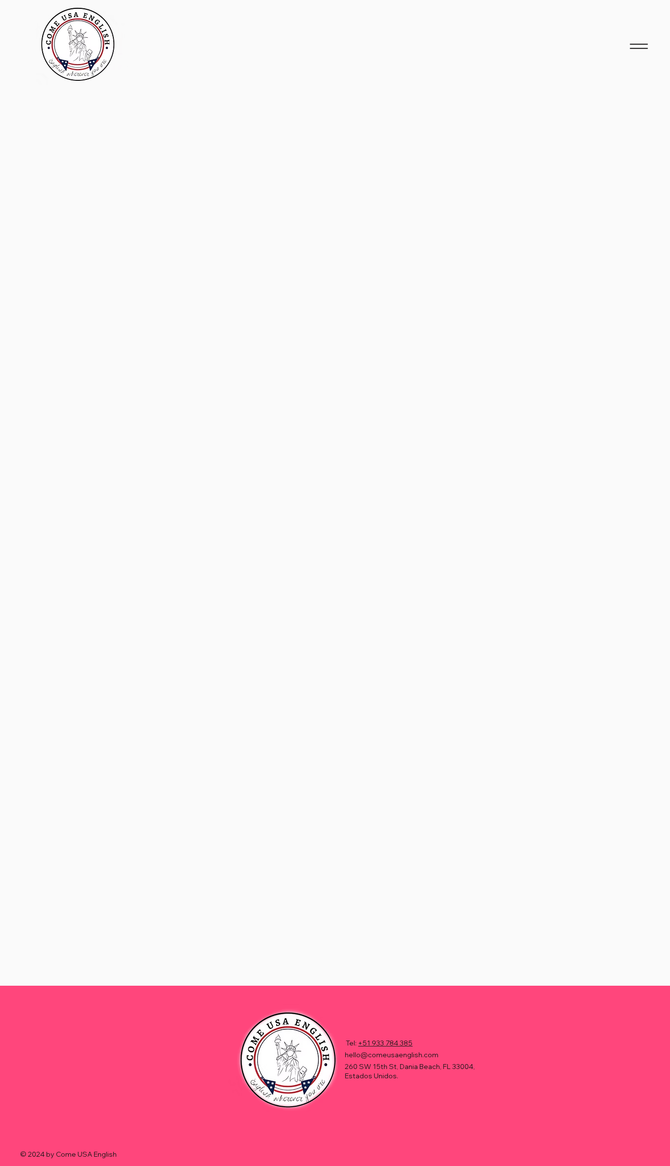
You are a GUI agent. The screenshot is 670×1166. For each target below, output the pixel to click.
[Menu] (639, 46)
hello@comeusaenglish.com (391, 1054)
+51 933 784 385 (385, 1043)
